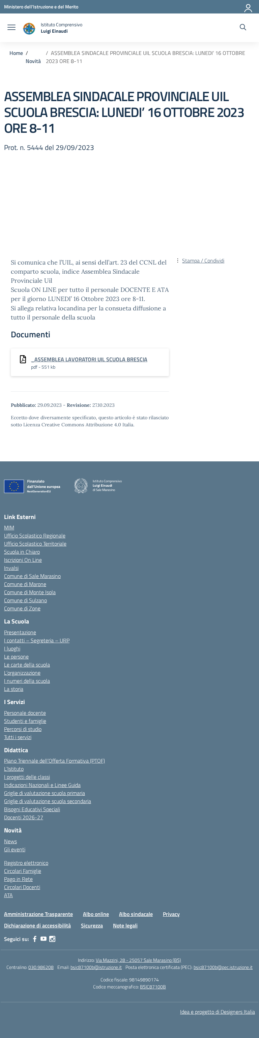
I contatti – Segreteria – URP (36, 640)
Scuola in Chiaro (22, 552)
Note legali (125, 925)
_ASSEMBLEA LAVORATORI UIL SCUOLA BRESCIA (89, 359)
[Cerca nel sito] (243, 28)
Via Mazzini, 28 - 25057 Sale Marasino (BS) (138, 960)
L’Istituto (14, 769)
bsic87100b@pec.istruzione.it (223, 967)
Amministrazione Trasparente (38, 914)
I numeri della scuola (27, 681)
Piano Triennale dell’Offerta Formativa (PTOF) (54, 761)
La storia (13, 689)
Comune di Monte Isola (30, 592)
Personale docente (25, 713)
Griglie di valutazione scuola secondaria (47, 801)
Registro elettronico (26, 863)
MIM (9, 527)
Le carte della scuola (27, 665)
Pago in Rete (18, 879)
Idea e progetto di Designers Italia (217, 1012)
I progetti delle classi (27, 777)
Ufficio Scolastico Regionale (34, 535)
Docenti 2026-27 (23, 817)
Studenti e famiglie (25, 721)
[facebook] (35, 939)
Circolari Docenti (22, 887)
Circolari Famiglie (22, 871)
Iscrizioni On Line (23, 560)
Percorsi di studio (22, 729)
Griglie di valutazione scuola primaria (44, 793)
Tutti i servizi (17, 737)
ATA (8, 895)
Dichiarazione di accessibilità (37, 925)
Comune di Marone (25, 584)
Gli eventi (14, 849)
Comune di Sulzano (25, 600)
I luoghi (12, 648)
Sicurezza (92, 925)
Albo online (96, 914)
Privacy (171, 914)
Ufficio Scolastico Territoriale (35, 544)
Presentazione (20, 632)
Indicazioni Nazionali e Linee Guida (42, 785)
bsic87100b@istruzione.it (96, 967)
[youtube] (43, 939)
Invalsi (11, 568)
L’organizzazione (22, 673)
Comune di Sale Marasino (32, 576)
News (10, 841)
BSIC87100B (153, 986)
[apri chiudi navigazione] (11, 28)
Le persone (16, 656)
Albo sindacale (136, 914)
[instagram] (52, 939)
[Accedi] (248, 6)
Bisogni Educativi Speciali (32, 809)
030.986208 (41, 967)
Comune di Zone (22, 608)
